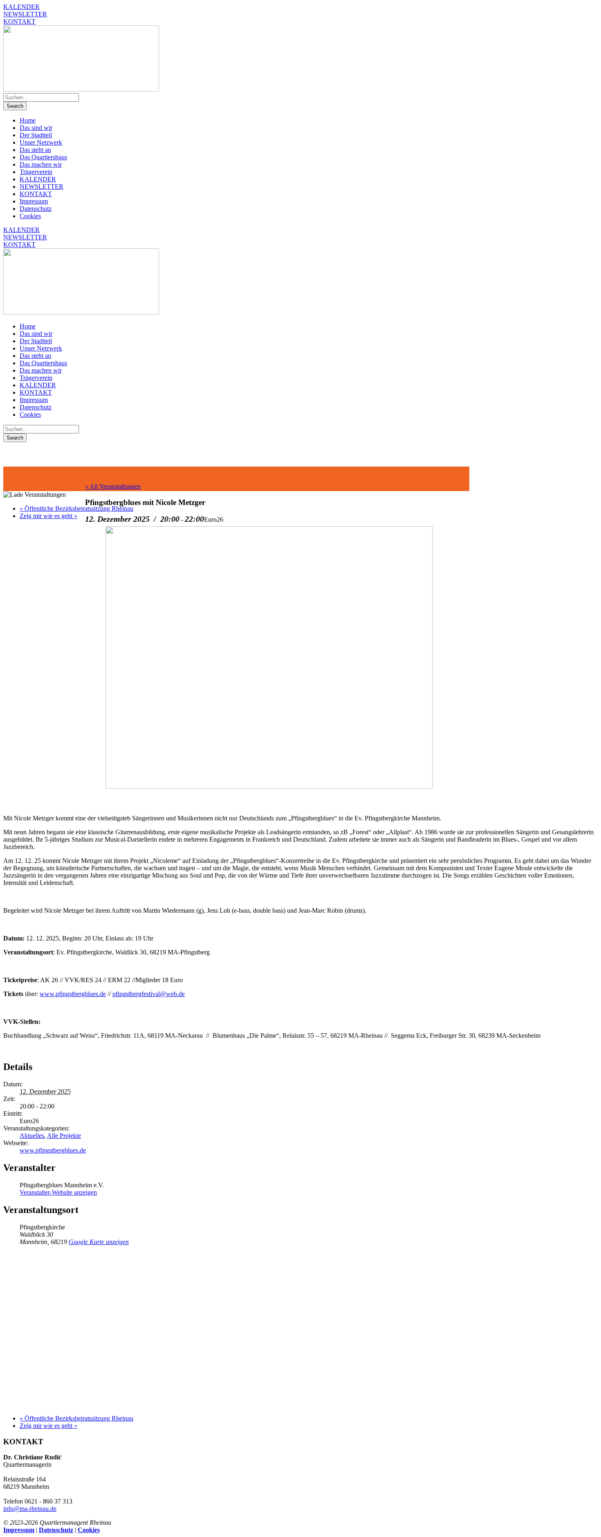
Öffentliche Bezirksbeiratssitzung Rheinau (76, 508)
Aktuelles (32, 1135)
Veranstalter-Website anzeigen (58, 1192)
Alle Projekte (64, 1135)
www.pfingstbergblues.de (73, 993)
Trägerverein (36, 171)
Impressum (34, 201)
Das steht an (35, 149)
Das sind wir (36, 127)
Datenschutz (36, 208)
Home (28, 120)
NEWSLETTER (25, 14)
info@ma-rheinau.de (29, 1508)
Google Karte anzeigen (99, 1241)
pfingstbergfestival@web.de (148, 993)
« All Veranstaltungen (113, 486)
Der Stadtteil (36, 135)
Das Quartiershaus (43, 157)
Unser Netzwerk (41, 142)
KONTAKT (19, 21)
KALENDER (21, 6)
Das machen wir (41, 164)
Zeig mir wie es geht (48, 515)
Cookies (30, 215)
